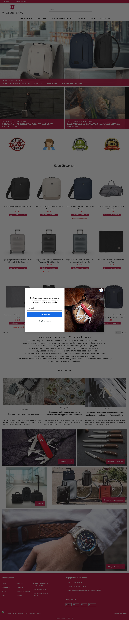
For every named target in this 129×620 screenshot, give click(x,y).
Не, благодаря (45, 321)
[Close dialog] (101, 290)
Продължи (45, 314)
